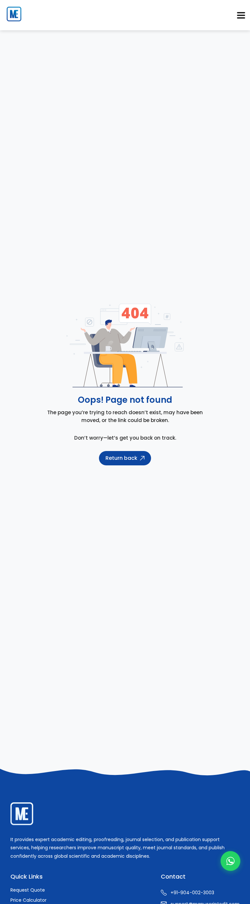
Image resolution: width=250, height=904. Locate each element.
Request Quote (27, 890)
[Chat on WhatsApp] (230, 861)
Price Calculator (28, 900)
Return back (121, 458)
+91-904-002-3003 (192, 892)
